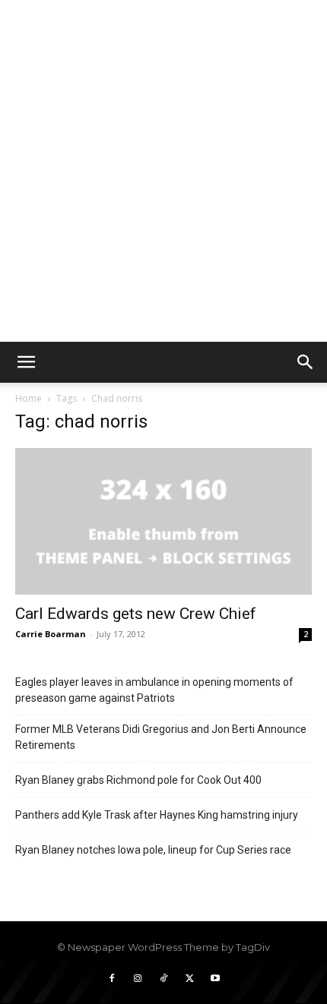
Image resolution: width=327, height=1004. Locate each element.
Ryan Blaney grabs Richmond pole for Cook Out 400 (138, 780)
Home (28, 398)
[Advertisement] (163, 171)
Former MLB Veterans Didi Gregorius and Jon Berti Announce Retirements (160, 737)
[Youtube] (215, 979)
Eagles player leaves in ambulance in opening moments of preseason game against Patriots (154, 690)
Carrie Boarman (50, 633)
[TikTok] (163, 979)
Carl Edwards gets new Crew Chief (135, 614)
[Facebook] (112, 979)
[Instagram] (138, 979)
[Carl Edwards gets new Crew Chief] (163, 521)
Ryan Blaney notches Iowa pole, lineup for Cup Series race (153, 850)
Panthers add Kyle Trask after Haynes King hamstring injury (156, 815)
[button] (26, 362)
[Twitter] (189, 979)
